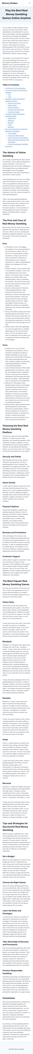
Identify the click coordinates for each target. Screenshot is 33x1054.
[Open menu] (29, 3)
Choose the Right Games (16, 135)
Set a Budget (12, 133)
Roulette (10, 123)
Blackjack (11, 120)
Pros (9, 94)
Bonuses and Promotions (16, 110)
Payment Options (13, 107)
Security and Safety (14, 103)
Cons (9, 97)
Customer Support (14, 112)
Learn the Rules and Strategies (18, 138)
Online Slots (12, 118)
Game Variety (12, 105)
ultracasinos (19, 79)
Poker (10, 125)
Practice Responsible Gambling (18, 144)
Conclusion (8, 146)
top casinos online (8, 51)
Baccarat (11, 127)
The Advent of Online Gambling (15, 88)
